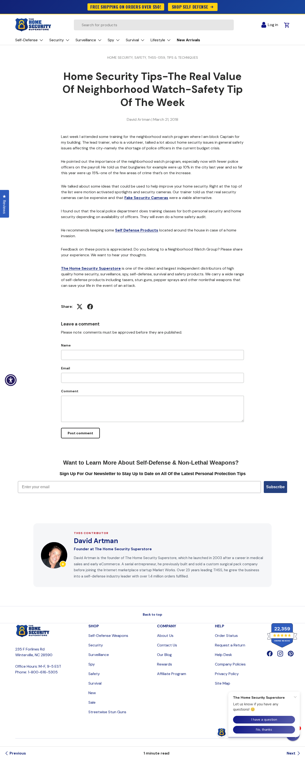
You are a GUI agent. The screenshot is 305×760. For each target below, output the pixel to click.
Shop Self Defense (190, 7)
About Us (165, 635)
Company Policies (230, 664)
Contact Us (167, 645)
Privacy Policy (227, 673)
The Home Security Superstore (91, 268)
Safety (94, 673)
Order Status (226, 635)
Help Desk (223, 654)
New (92, 692)
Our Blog (164, 654)
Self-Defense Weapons (108, 635)
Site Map (222, 683)
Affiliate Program (171, 673)
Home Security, (120, 57)
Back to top (152, 614)
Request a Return (230, 645)
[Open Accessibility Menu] (11, 380)
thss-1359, (157, 57)
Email (65, 368)
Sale (92, 702)
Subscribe (275, 487)
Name (66, 345)
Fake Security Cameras (146, 197)
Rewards (164, 664)
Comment (69, 391)
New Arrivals (188, 39)
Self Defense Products (136, 230)
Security (95, 645)
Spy (91, 664)
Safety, (141, 57)
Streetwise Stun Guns (107, 711)
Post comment (80, 433)
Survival (95, 683)
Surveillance (98, 654)
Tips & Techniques (182, 57)
